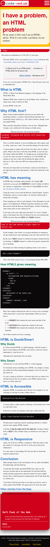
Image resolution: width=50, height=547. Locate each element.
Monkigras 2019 (33, 62)
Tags (5, 50)
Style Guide (37, 544)
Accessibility (26, 544)
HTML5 (22, 259)
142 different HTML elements (16, 189)
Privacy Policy (14, 544)
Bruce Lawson (34, 59)
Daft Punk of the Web (16, 512)
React (22, 119)
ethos (9, 82)
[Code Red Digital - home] (14, 3)
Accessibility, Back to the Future (14, 62)
